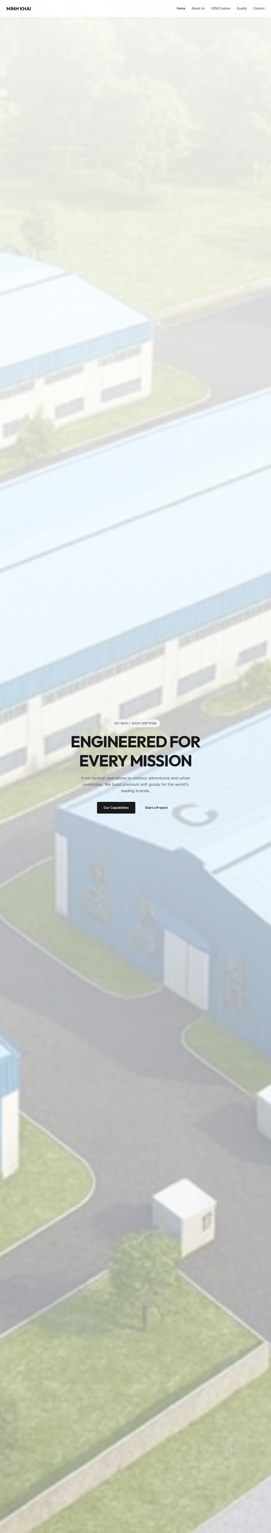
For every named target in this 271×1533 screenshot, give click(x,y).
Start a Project (156, 808)
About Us (198, 8)
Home (181, 8)
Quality (242, 8)
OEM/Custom (220, 8)
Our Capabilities (116, 808)
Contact (259, 8)
